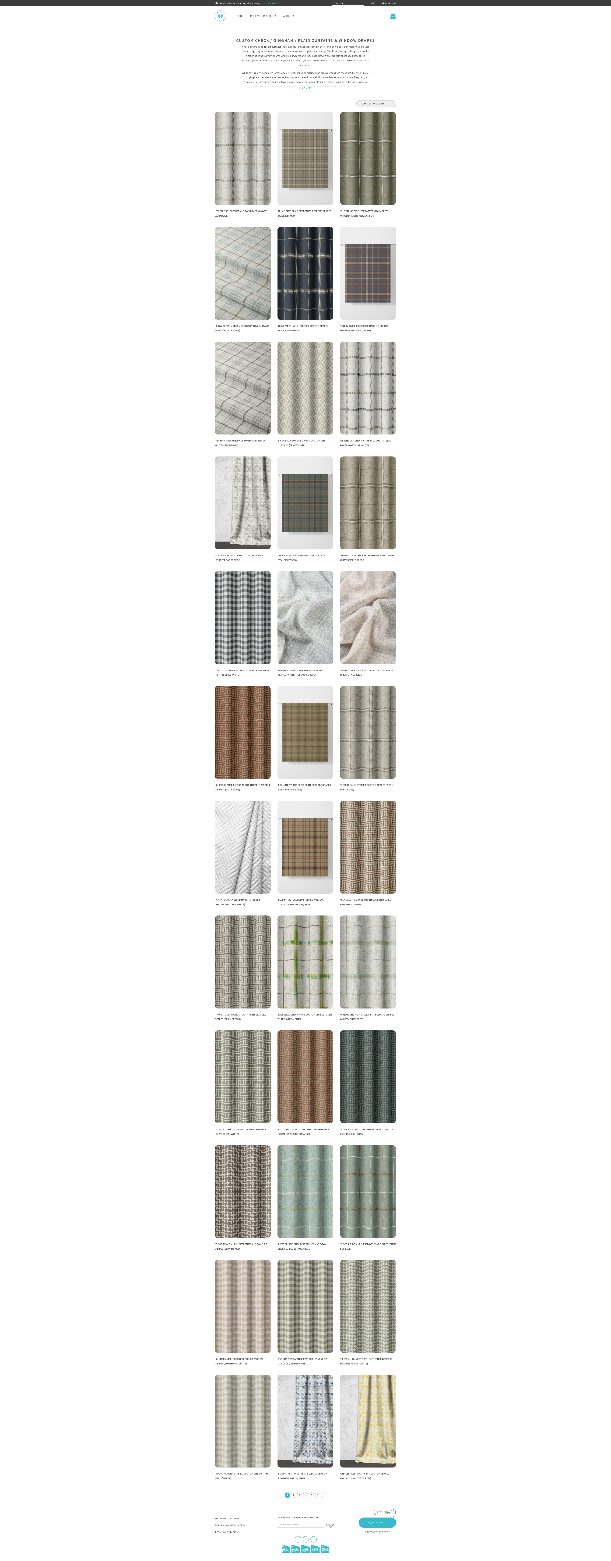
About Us (289, 16)
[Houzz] (313, 1539)
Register (392, 3)
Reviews (255, 16)
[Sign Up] (329, 1525)
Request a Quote (377, 1522)
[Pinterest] (306, 1539)
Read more (305, 88)
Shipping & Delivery (227, 1518)
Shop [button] (240, 16)
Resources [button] (270, 16)
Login (382, 3)
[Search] (367, 3)
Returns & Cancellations (231, 1525)
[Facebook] (298, 1539)
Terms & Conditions (227, 1532)
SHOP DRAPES (271, 3)
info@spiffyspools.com (377, 1531)
